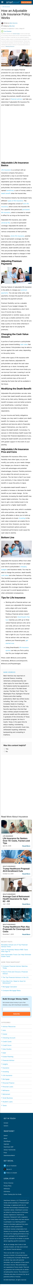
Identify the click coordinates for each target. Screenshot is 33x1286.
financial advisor (16, 99)
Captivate (6, 1144)
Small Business (8, 1098)
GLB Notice (7, 1191)
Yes (6, 749)
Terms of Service (8, 1183)
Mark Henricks (9, 672)
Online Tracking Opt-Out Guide (12, 1194)
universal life (5, 223)
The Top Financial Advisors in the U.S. (16, 977)
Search (6, 1135)
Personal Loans (8, 1087)
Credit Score (7, 1045)
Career (5, 1034)
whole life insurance (17, 236)
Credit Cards (7, 1041)
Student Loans (8, 1102)
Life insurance (6, 170)
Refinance (6, 1090)
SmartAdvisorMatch (9, 1155)
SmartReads (7, 1141)
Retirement (6, 1094)
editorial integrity (16, 33)
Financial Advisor (8, 1060)
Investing (22, 518)
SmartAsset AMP (8, 1147)
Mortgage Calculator (10, 987)
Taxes (5, 1105)
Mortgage (6, 1079)
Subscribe (16, 1014)
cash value (23, 344)
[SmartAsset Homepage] (13, 2)
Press (5, 1152)
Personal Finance (8, 1083)
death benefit (5, 193)
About (5, 1138)
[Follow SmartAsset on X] (5, 1169)
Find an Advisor (26, 2)
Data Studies (7, 1049)
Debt (4, 1053)
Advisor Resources (9, 1026)
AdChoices (7, 1188)
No (6, 751)
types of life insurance (15, 201)
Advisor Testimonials (9, 1149)
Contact (6, 1123)
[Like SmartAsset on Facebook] (5, 1166)
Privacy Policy (7, 1186)
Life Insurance (7, 1075)
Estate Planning (8, 1057)
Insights (5, 1064)
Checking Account (9, 1038)
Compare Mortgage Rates (12, 990)
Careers (6, 1125)
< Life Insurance (5, 6)
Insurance (6, 1068)
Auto (4, 1030)
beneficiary (10, 190)
